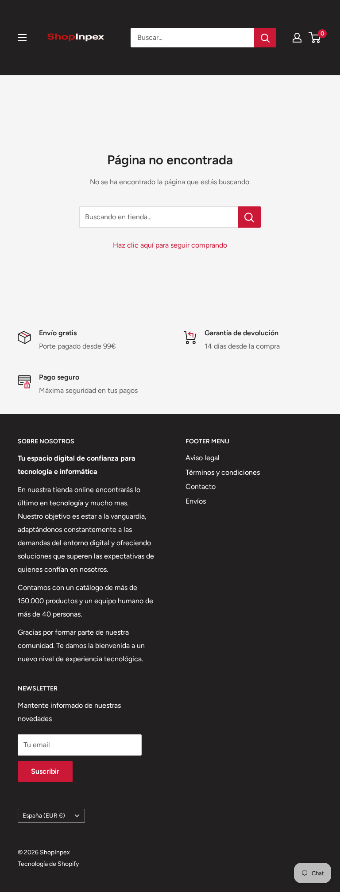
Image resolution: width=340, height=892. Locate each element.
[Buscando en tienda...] (249, 217)
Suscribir (45, 771)
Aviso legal (202, 458)
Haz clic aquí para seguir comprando (170, 245)
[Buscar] (265, 37)
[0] (315, 37)
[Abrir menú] (22, 37)
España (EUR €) (44, 815)
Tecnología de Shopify (48, 864)
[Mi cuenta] (297, 38)
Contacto (200, 486)
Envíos (195, 501)
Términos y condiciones (222, 472)
